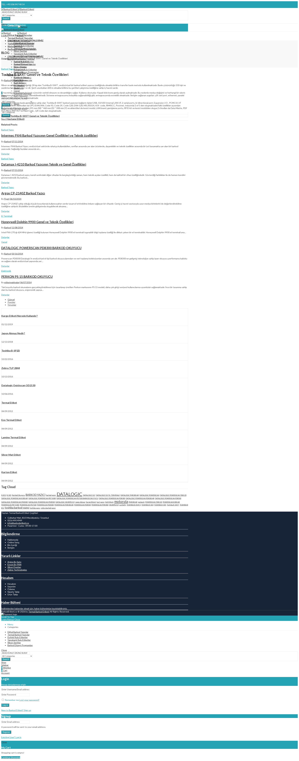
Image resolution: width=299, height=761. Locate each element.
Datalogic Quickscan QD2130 (18, 385)
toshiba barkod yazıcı (17, 507)
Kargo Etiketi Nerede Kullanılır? (19, 315)
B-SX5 (9, 495)
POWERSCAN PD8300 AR (64, 505)
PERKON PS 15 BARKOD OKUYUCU (27, 276)
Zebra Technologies (17, 569)
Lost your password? (29, 700)
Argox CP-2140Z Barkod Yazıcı (23, 193)
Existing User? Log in (11, 737)
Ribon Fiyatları (14, 567)
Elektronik (6, 271)
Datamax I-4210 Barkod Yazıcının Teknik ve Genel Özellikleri (43, 164)
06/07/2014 (26, 282)
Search (6, 18)
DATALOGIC (69, 494)
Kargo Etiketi (91, 502)
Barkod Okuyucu (18, 495)
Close (17, 619)
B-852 (3, 495)
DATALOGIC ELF (89, 495)
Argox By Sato (14, 562)
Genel (4, 242)
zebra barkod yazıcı (48, 508)
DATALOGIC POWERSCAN (149, 495)
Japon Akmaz (80, 502)
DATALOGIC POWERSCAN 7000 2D (173, 495)
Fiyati (6, 198)
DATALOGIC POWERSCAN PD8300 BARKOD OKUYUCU (41, 248)
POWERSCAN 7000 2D (153, 502)
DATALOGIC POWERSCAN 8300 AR (14, 498)
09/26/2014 (17, 80)
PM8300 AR (133, 502)
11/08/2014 (17, 227)
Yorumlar (12, 304)
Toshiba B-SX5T (173, 505)
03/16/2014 (17, 253)
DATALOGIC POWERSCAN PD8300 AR (140, 498)
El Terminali (6, 216)
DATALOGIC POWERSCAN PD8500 (168, 498)
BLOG (10, 58)
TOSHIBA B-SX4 (147, 505)
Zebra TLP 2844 (10, 367)
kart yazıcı (100, 502)
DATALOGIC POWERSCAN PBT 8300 (42, 498)
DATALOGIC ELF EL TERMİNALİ (108, 495)
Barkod (7, 80)
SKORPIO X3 (114, 505)
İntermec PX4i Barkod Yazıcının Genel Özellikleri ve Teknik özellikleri (49, 135)
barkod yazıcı (51, 495)
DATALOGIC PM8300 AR (130, 495)
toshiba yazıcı (35, 508)
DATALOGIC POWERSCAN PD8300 (112, 498)
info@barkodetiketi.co (18, 523)
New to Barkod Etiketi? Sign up (16, 710)
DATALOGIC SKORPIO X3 (65, 502)
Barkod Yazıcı (19, 58)
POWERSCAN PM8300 (100, 505)
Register (6, 732)
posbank (141, 502)
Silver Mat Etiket (11, 454)
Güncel (11, 299)
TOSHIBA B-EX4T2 (134, 505)
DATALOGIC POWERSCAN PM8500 (41, 502)
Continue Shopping (10, 757)
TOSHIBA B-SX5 (160, 505)
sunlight (122, 505)
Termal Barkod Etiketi (38, 611)
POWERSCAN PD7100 (28, 505)
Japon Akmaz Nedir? (13, 333)
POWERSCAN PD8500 (82, 505)
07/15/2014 (17, 170)
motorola (121, 501)
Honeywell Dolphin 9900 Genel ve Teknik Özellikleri (37, 222)
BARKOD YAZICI (35, 494)
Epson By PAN (14, 564)
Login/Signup (7, 619)
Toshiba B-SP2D (10, 350)
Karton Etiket (9, 472)
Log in (5, 705)
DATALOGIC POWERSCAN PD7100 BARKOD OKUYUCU (77, 498)
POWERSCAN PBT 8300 (10, 505)
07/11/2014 (17, 141)
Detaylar (5, 153)
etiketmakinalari (12, 282)
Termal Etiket (9, 402)
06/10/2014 (15, 198)
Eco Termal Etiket (11, 419)
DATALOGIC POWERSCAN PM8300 (14, 502)
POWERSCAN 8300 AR (171, 502)
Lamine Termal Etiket (13, 437)
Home (4, 58)
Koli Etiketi (109, 502)
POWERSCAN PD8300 (45, 505)
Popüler (11, 302)
